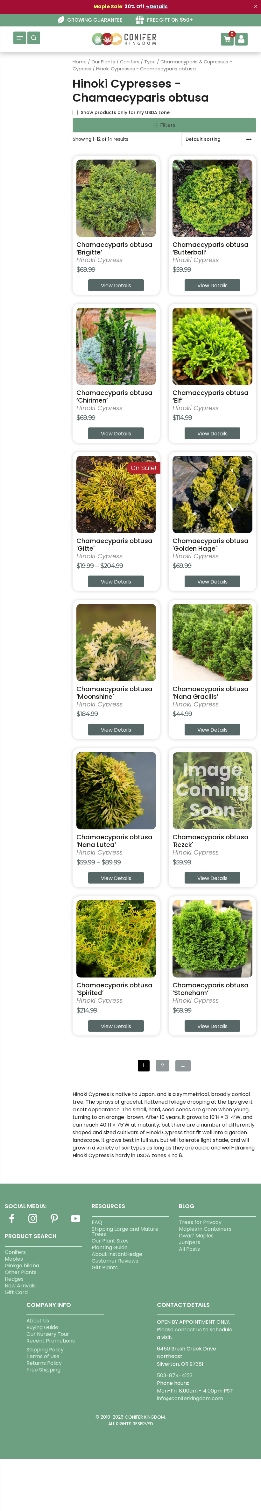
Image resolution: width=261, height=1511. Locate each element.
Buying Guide (42, 1327)
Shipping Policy (45, 1349)
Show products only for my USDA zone (125, 112)
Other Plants (21, 1272)
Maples (14, 1259)
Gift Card (16, 1292)
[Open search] (33, 38)
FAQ (97, 1222)
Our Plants (103, 62)
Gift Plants (105, 1267)
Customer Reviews (115, 1260)
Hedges (14, 1279)
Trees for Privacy (200, 1222)
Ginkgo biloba (22, 1265)
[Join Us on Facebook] (11, 1222)
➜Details (156, 6)
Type (150, 62)
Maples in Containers (205, 1229)
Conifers (129, 62)
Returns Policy (44, 1363)
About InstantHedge (117, 1254)
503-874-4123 (175, 1375)
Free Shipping (43, 1369)
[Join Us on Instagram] (32, 1222)
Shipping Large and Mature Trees (125, 1231)
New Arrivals (20, 1285)
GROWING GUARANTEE (94, 20)
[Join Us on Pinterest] (54, 1222)
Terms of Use (43, 1356)
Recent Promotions (50, 1340)
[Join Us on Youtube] (75, 1222)
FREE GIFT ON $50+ (170, 20)
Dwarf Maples (196, 1235)
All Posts (189, 1249)
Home (80, 62)
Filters (167, 125)
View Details (116, 285)
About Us (37, 1320)
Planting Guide (110, 1247)
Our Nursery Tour (47, 1334)
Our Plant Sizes (110, 1240)
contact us (188, 1329)
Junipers (189, 1242)
